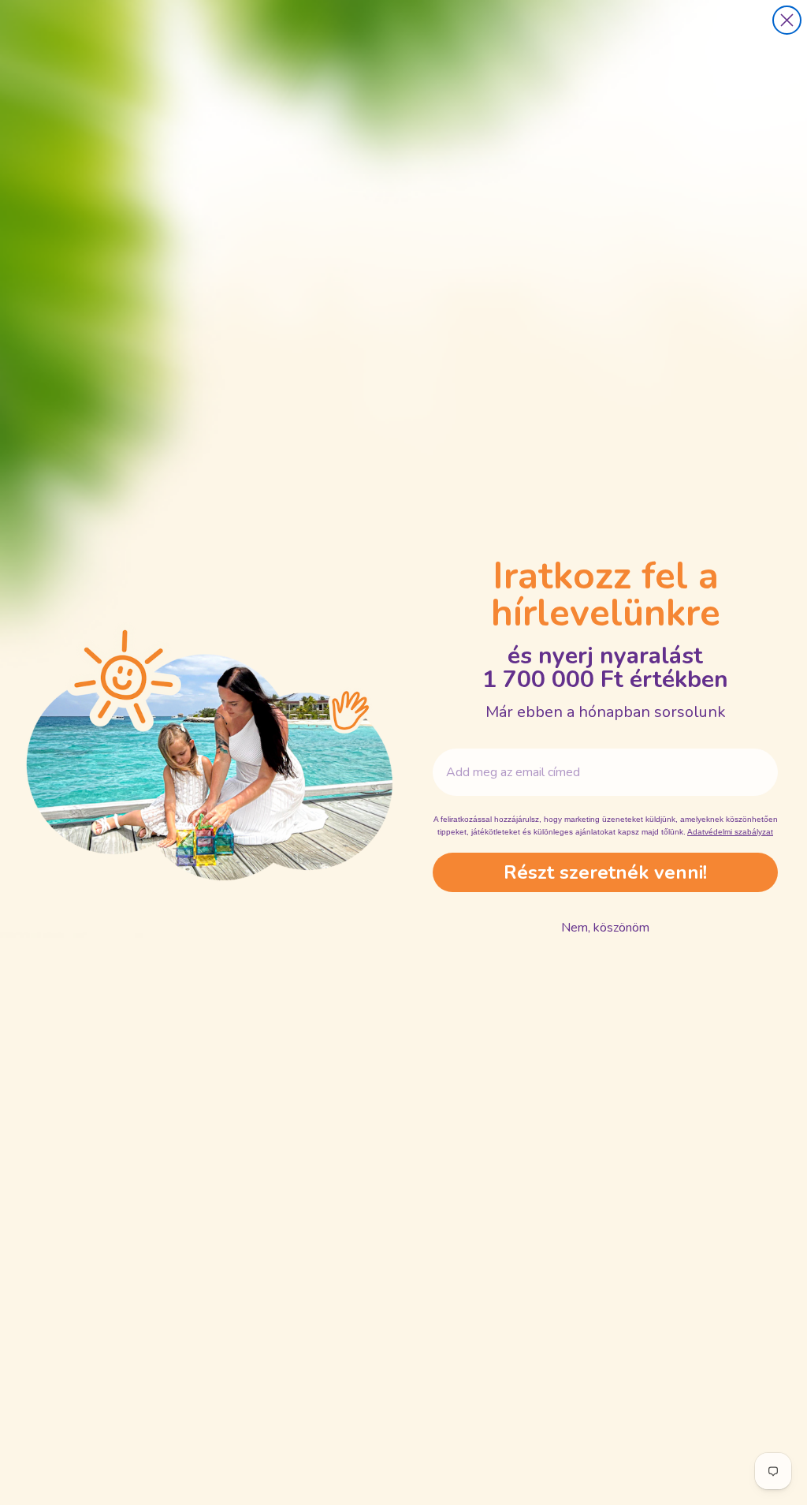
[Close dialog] (787, 20)
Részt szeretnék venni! (605, 872)
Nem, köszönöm (605, 927)
